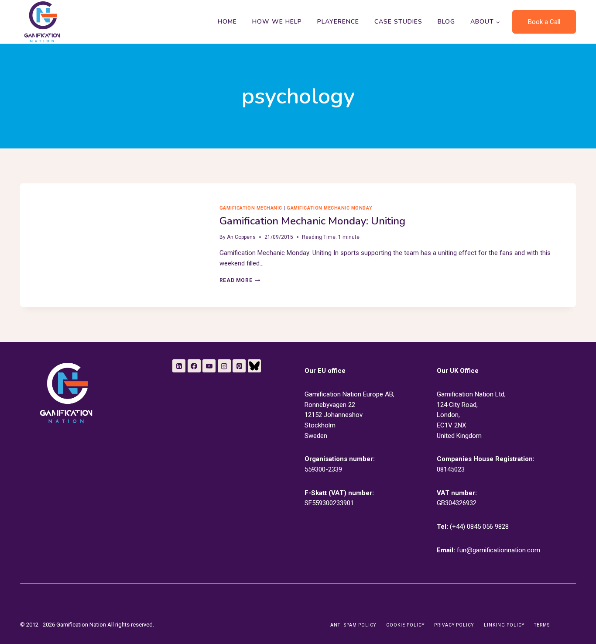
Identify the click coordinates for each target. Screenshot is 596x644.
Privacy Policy (454, 625)
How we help (277, 21)
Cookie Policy (405, 625)
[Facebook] (194, 365)
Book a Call (544, 22)
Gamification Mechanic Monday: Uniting (312, 221)
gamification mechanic (250, 208)
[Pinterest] (239, 365)
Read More (239, 280)
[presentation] (113, 245)
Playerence (338, 21)
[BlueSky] (254, 365)
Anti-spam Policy (353, 625)
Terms (542, 625)
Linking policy (504, 625)
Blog (446, 21)
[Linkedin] (178, 365)
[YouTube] (209, 365)
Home (227, 21)
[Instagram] (224, 365)
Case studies (398, 21)
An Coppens (241, 237)
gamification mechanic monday (329, 208)
